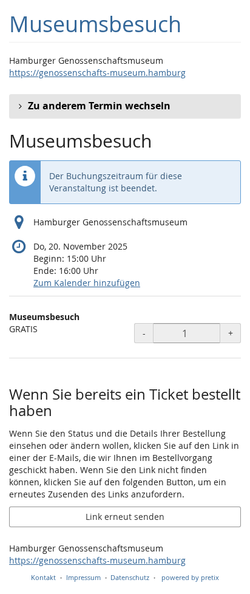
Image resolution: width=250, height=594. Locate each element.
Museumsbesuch (95, 24)
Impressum (83, 577)
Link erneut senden (125, 516)
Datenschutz (129, 577)
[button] (125, 106)
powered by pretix (190, 577)
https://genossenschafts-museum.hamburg (97, 72)
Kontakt (43, 577)
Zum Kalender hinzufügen (86, 282)
